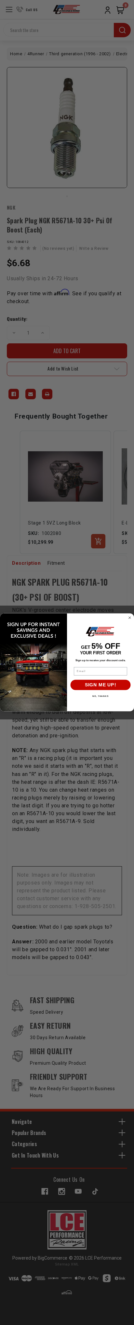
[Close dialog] (129, 617)
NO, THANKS (100, 696)
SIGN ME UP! (100, 685)
